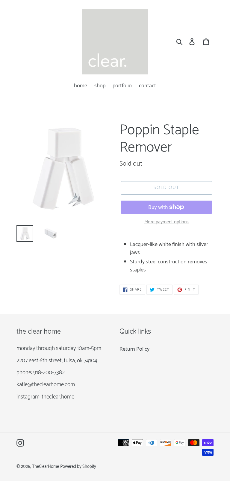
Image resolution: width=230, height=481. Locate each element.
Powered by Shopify (78, 466)
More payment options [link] (166, 222)
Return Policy (134, 349)
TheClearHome (45, 466)
